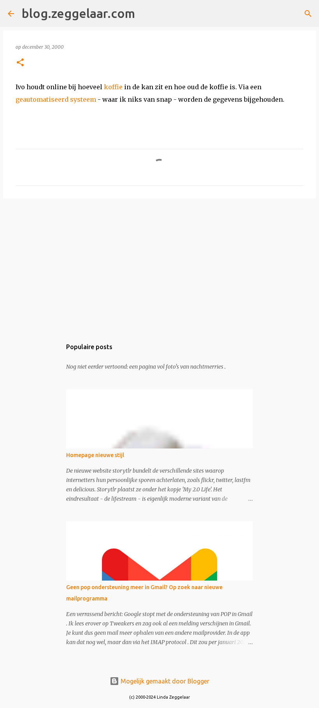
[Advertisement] (159, 264)
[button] (20, 63)
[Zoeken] (146, 13)
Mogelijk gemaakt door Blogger (164, 681)
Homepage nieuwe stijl (95, 455)
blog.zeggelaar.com (78, 13)
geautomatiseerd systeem (56, 99)
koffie (113, 87)
